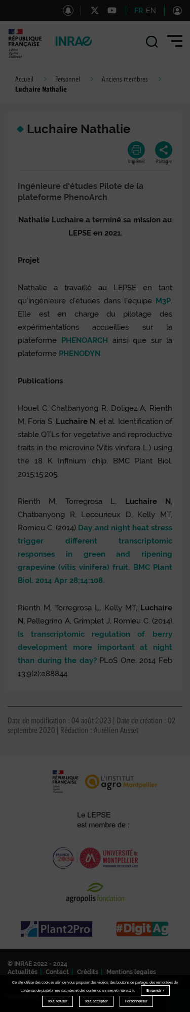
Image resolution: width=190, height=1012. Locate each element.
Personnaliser (136, 1001)
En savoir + (155, 990)
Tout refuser (57, 1001)
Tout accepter (96, 1001)
